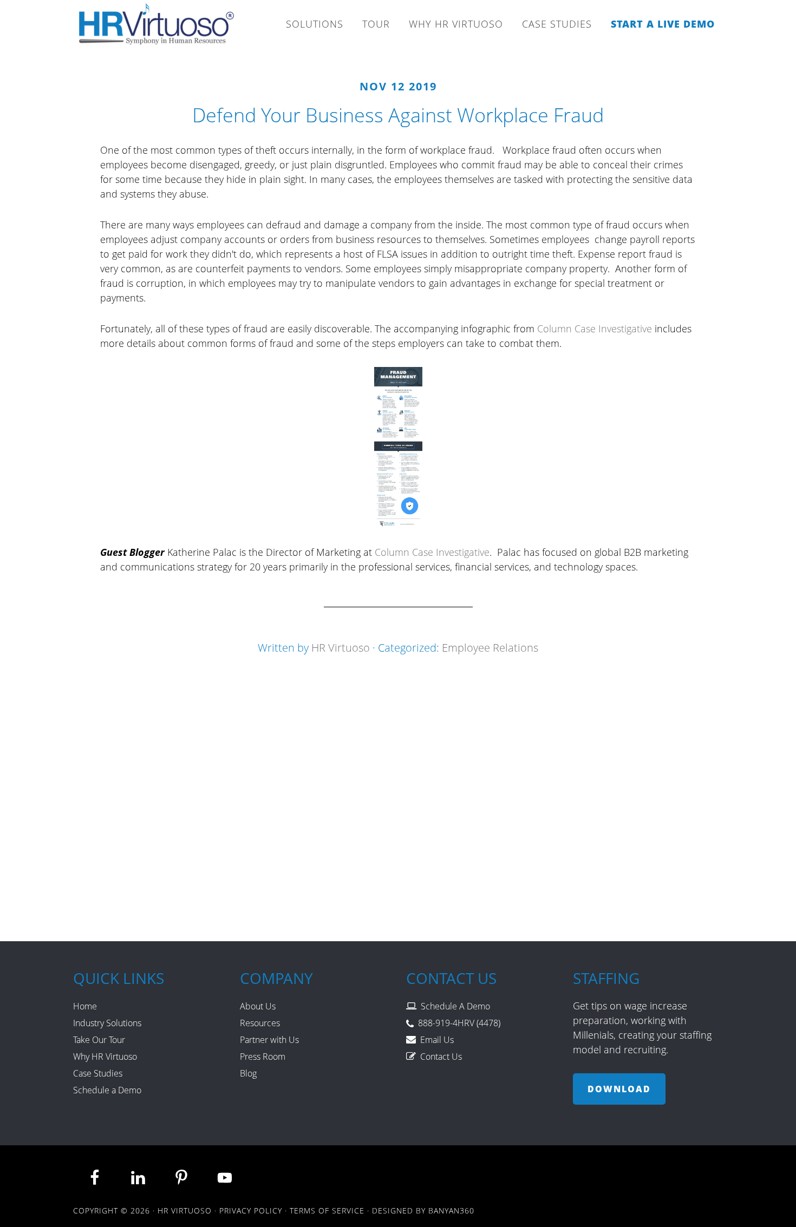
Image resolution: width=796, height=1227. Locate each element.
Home (85, 1006)
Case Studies (97, 1073)
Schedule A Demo (455, 1006)
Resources (260, 1023)
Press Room (262, 1056)
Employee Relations (490, 647)
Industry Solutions (107, 1023)
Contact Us (441, 1056)
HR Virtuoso (157, 27)
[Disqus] (398, 791)
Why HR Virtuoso (105, 1056)
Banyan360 (451, 1210)
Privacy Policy (250, 1210)
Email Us (437, 1040)
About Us (258, 1006)
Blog (248, 1073)
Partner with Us (269, 1040)
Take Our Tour (99, 1040)
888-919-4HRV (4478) (459, 1023)
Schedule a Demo (107, 1090)
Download (619, 1089)
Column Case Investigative (594, 328)
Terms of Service (327, 1210)
